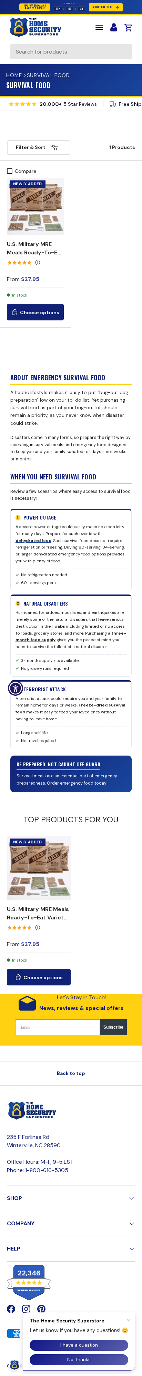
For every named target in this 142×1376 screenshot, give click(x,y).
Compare (26, 171)
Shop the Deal (102, 7)
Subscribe (113, 1027)
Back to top (71, 1073)
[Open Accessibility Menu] (15, 688)
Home (14, 75)
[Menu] (99, 27)
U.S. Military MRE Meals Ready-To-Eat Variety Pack (35, 252)
